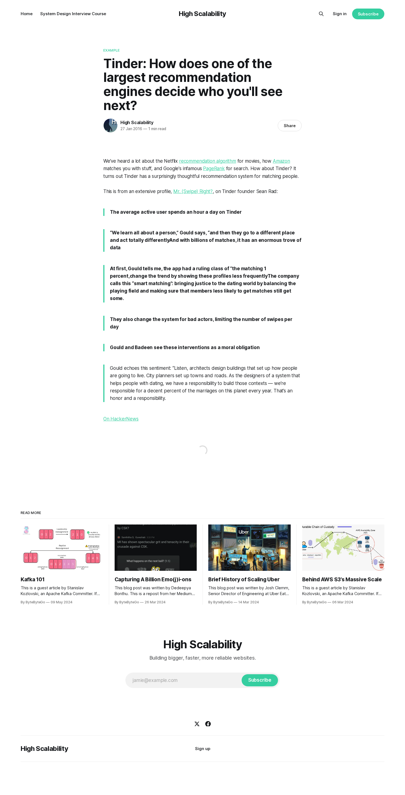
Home (27, 13)
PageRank (214, 168)
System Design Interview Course (73, 13)
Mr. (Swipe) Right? (193, 191)
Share (290, 125)
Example (111, 50)
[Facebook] (208, 724)
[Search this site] (321, 13)
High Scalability (202, 14)
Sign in (340, 13)
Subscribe (368, 14)
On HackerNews (121, 419)
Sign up (202, 748)
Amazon (281, 161)
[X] (197, 724)
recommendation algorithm (207, 161)
